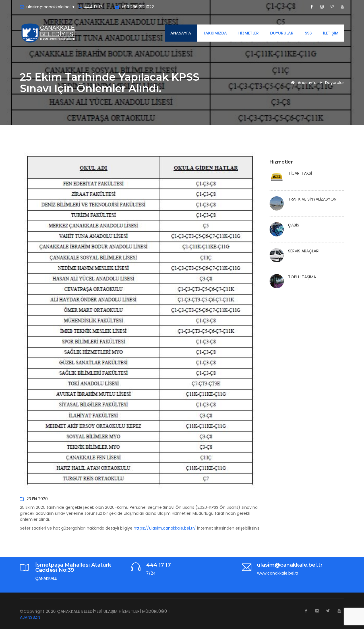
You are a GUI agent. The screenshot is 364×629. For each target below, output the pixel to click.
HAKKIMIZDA (214, 33)
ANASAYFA (180, 33)
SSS (308, 33)
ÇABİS (293, 225)
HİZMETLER (248, 33)
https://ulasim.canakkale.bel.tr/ (165, 528)
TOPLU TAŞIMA (302, 277)
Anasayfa (307, 82)
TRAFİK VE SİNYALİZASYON (312, 199)
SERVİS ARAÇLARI (303, 251)
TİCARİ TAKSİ (300, 173)
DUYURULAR (281, 33)
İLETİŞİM (330, 33)
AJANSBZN (30, 617)
